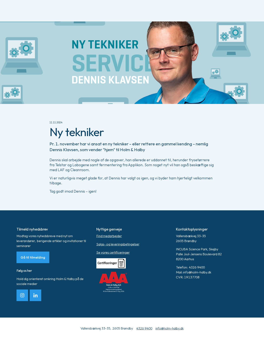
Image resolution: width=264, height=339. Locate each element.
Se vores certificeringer (113, 252)
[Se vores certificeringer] (132, 263)
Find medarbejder (109, 236)
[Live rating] (132, 282)
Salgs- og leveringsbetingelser (117, 244)
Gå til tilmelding (33, 257)
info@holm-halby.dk (170, 328)
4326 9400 (144, 328)
